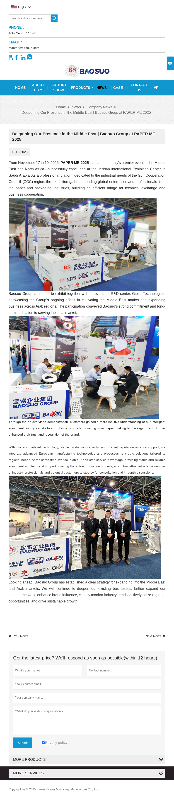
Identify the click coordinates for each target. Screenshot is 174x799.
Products (80, 88)
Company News (99, 107)
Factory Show (59, 87)
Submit (23, 742)
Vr (156, 88)
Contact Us (139, 87)
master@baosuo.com (24, 48)
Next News (153, 636)
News (102, 88)
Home (20, 88)
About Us (38, 87)
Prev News (18, 636)
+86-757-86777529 (22, 33)
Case (118, 88)
